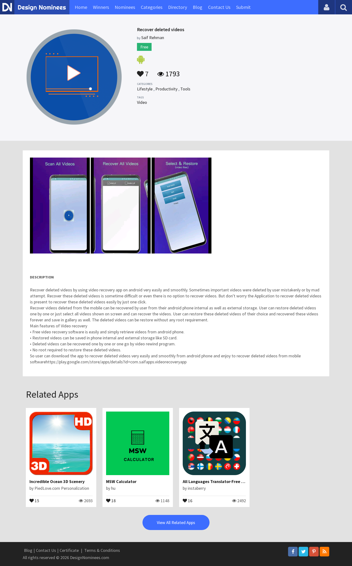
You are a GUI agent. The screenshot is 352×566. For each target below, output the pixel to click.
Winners (101, 7)
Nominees (125, 7)
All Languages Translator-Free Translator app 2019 (231, 481)
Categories (151, 7)
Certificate (69, 550)
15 (36, 500)
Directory (177, 7)
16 (189, 500)
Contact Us (219, 7)
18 (113, 500)
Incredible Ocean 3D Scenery (57, 481)
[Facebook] (293, 551)
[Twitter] (303, 551)
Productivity (166, 89)
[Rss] (324, 551)
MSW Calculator (121, 481)
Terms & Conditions (102, 550)
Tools (185, 89)
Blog (197, 7)
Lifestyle (145, 89)
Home (81, 7)
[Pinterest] (314, 551)
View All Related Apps (176, 522)
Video (142, 102)
